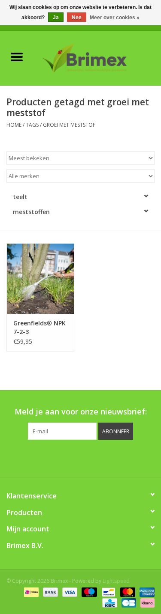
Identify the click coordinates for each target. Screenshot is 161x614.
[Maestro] (88, 591)
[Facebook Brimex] (42, 457)
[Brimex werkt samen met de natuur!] (97, 57)
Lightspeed (116, 580)
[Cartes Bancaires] (127, 602)
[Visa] (69, 591)
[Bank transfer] (49, 591)
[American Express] (146, 591)
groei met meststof (69, 124)
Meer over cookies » (115, 18)
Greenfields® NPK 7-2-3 (39, 327)
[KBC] (108, 602)
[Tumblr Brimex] (104, 457)
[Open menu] (16, 56)
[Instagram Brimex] (119, 457)
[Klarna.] (146, 602)
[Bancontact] (107, 591)
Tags (32, 124)
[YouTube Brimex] (88, 457)
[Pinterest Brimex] (73, 457)
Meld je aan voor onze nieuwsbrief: (81, 411)
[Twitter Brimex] (57, 457)
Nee (77, 18)
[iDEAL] (30, 591)
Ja (56, 18)
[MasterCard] (127, 591)
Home (13, 124)
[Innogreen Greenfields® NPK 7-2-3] (40, 278)
